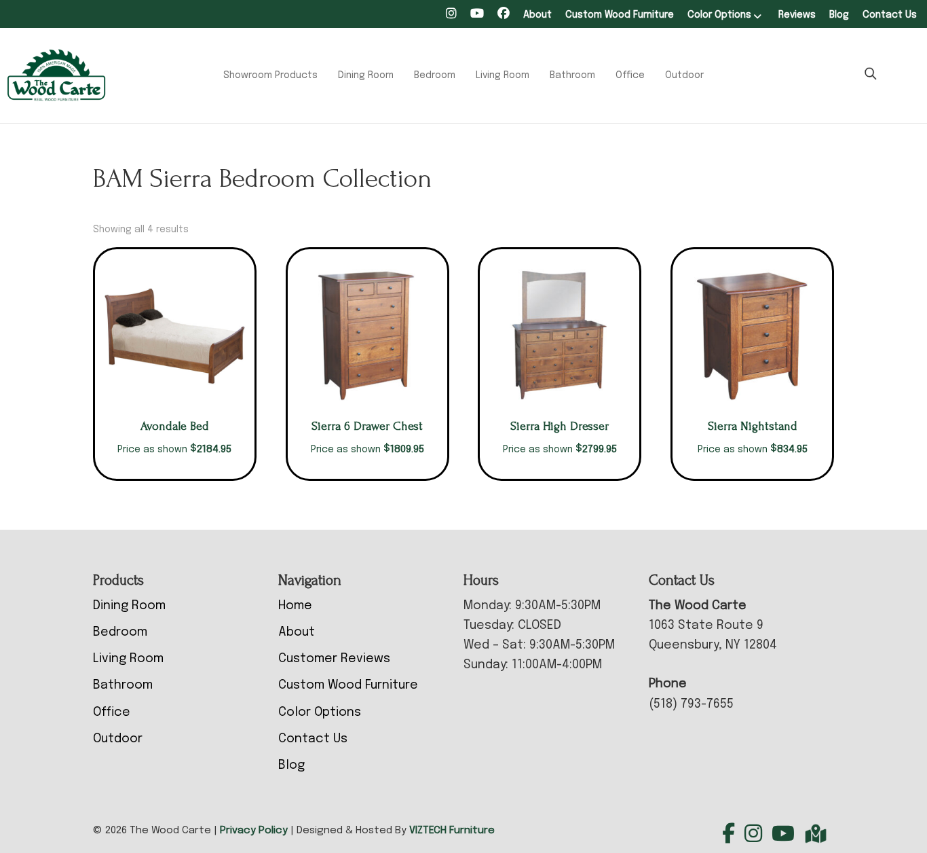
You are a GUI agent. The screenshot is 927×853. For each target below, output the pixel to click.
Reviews (797, 15)
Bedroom (434, 75)
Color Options (719, 15)
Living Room (502, 75)
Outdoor (684, 75)
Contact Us (890, 15)
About (537, 15)
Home (295, 606)
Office (630, 75)
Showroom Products (270, 75)
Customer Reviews (334, 659)
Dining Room (366, 75)
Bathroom (572, 75)
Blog (839, 15)
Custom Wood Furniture (619, 15)
